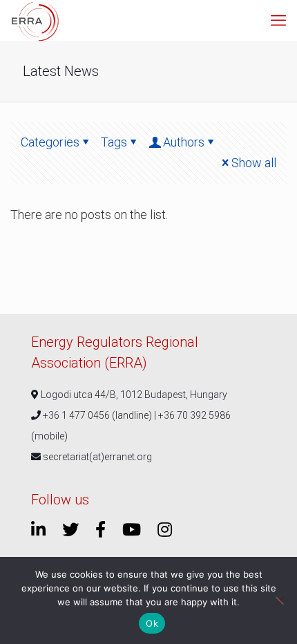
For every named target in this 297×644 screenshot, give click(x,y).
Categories (50, 142)
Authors (183, 142)
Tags (114, 142)
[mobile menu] (278, 20)
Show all (253, 162)
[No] (280, 600)
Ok (152, 623)
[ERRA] (35, 20)
